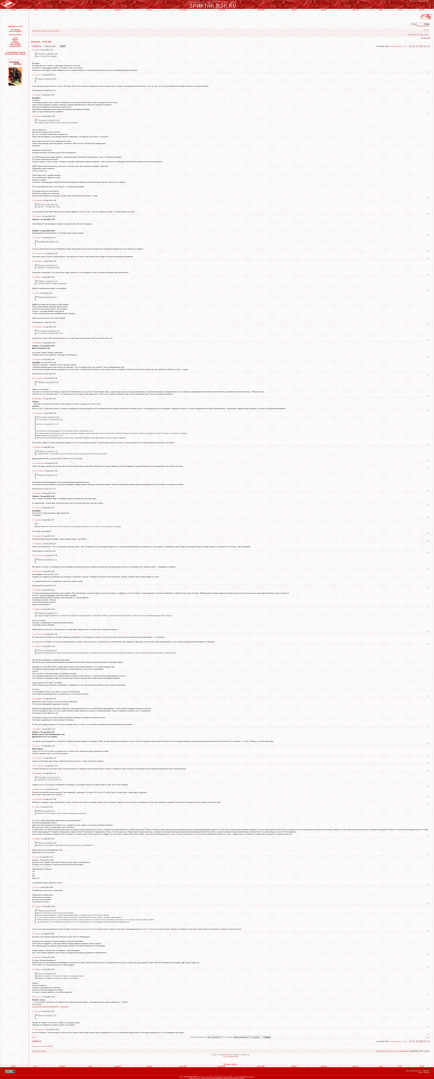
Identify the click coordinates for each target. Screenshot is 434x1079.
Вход (427, 34)
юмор (380, 9)
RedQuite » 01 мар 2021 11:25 (47, 613)
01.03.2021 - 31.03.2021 (41, 42)
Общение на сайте (40, 31)
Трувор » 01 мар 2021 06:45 (47, 910)
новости (13, 9)
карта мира (182, 9)
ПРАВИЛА (15, 40)
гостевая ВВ (260, 9)
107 (414, 46)
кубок (90, 9)
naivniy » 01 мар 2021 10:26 (47, 973)
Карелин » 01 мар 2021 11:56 (47, 265)
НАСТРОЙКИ (15, 43)
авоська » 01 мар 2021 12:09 (47, 79)
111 (428, 46)
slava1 (37, 857)
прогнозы (324, 9)
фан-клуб (355, 9)
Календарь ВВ (425, 38)
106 (410, 46)
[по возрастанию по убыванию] (260, 1037)
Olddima (38, 277)
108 (417, 46)
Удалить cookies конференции (398, 1051)
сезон (35, 9)
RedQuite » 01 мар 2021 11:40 (47, 451)
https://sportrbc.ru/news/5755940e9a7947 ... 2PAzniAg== (50, 1006)
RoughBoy (38, 398)
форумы (294, 9)
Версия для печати (427, 30)
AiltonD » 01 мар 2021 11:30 (47, 297)
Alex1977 (38, 75)
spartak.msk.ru (243, 1077)
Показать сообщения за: (198, 1037)
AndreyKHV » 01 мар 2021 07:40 (48, 777)
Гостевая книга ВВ (53, 31)
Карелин (38, 359)
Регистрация (419, 34)
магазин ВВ (221, 9)
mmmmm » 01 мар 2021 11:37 (47, 475)
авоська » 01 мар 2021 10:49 (47, 843)
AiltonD (37, 520)
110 (425, 46)
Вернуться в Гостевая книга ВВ (43, 1046)
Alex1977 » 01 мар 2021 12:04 (48, 53)
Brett (36, 293)
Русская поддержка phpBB (230, 1056)
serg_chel (38, 906)
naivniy (37, 1011)
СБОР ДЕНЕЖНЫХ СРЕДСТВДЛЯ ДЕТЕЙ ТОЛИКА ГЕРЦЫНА (15, 53)
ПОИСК (15, 41)
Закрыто (33, 45)
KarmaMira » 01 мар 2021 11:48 (48, 382)
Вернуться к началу (428, 72)
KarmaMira (38, 200)
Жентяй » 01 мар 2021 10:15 (47, 1015)
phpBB (226, 1055)
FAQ (411, 34)
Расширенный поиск (422, 26)
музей (399, 9)
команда (149, 9)
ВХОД (15, 38)
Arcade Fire (38, 758)
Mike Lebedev (39, 789)
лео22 (37, 887)
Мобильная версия (424, 30)
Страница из (396, 46)
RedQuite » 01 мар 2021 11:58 (47, 281)
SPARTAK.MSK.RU (192, 1077)
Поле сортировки (227, 1037)
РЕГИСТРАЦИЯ (15, 45)
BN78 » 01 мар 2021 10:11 (46, 811)
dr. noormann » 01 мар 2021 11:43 (49, 120)
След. (427, 1037)
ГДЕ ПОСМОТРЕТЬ (15, 35)
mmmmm (38, 116)
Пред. (34, 1037)
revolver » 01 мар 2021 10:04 (47, 650)
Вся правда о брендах (230, 1064)
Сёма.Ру (426, 1072)
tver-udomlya (39, 253)
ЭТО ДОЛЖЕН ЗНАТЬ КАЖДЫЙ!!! (15, 30)
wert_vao (38, 746)
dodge (37, 50)
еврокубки (117, 9)
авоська (37, 95)
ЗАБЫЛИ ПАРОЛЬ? (15, 46)
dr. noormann (39, 378)
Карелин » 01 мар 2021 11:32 (47, 559)
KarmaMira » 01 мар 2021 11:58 (48, 241)
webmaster (426, 1071)
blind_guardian (40, 1029)
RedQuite (38, 216)
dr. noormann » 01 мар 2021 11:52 (49, 331)
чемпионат (62, 9)
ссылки (421, 9)
